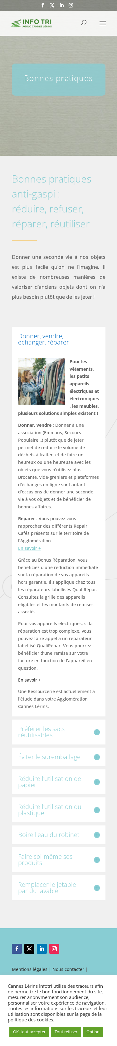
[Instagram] (71, 7)
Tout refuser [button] (66, 1031)
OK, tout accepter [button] (29, 1031)
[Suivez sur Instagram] (54, 949)
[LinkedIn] (61, 7)
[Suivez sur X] (29, 949)
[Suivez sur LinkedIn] (42, 949)
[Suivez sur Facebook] (17, 949)
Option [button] (93, 1031)
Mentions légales (29, 969)
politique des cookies (30, 1019)
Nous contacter (68, 969)
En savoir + (29, 680)
